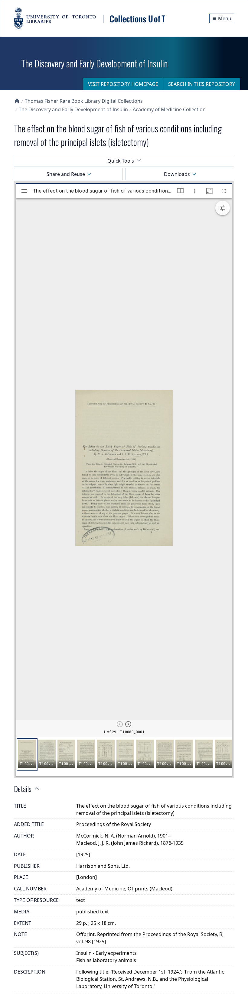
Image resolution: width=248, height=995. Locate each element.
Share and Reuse (66, 174)
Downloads (177, 174)
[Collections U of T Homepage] (17, 101)
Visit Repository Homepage (123, 84)
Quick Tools (120, 160)
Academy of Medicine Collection (169, 109)
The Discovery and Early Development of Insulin (73, 109)
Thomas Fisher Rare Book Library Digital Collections (84, 101)
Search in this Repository (201, 84)
